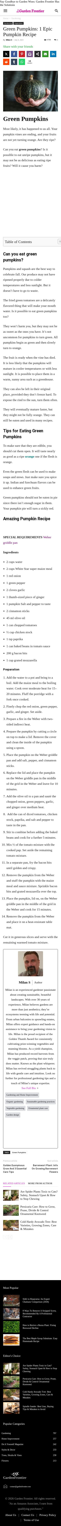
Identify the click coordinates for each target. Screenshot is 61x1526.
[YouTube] (51, 1132)
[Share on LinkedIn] (53, 54)
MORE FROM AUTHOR (40, 1183)
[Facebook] (10, 1132)
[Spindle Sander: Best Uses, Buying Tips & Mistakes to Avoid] (11, 1408)
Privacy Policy (47, 1515)
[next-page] (10, 1237)
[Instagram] (30, 1132)
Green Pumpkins (19, 1152)
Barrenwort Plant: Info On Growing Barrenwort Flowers (45, 1168)
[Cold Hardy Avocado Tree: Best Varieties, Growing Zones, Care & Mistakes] (11, 1225)
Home (5, 18)
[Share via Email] (45, 54)
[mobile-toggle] (5, 11)
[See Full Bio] (38, 1088)
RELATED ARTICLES (14, 1183)
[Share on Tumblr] (14, 62)
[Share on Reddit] (6, 62)
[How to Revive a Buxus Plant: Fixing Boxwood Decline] (11, 1327)
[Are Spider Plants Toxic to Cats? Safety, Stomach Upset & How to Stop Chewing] (11, 1195)
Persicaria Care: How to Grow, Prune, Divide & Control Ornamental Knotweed (37, 1210)
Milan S (9, 40)
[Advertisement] (30, 203)
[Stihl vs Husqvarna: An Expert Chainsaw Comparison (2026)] (11, 1300)
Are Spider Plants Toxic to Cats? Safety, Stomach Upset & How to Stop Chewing (39, 1195)
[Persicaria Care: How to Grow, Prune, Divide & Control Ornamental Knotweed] (11, 1210)
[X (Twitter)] (20, 1132)
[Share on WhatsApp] (22, 62)
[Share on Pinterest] (22, 54)
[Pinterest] (41, 1132)
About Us (10, 1515)
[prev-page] (5, 1237)
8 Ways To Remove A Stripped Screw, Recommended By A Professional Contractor (39, 1314)
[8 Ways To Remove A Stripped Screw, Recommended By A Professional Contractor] (11, 1314)
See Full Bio (29, 1088)
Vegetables (18, 23)
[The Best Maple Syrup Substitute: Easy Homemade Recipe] (11, 1340)
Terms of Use (31, 1520)
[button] (56, 11)
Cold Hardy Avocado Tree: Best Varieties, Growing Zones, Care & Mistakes (38, 1225)
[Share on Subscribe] (30, 54)
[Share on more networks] (37, 54)
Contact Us (27, 1515)
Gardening (16, 18)
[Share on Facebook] (14, 54)
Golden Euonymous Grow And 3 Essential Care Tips (15, 1168)
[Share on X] (6, 54)
